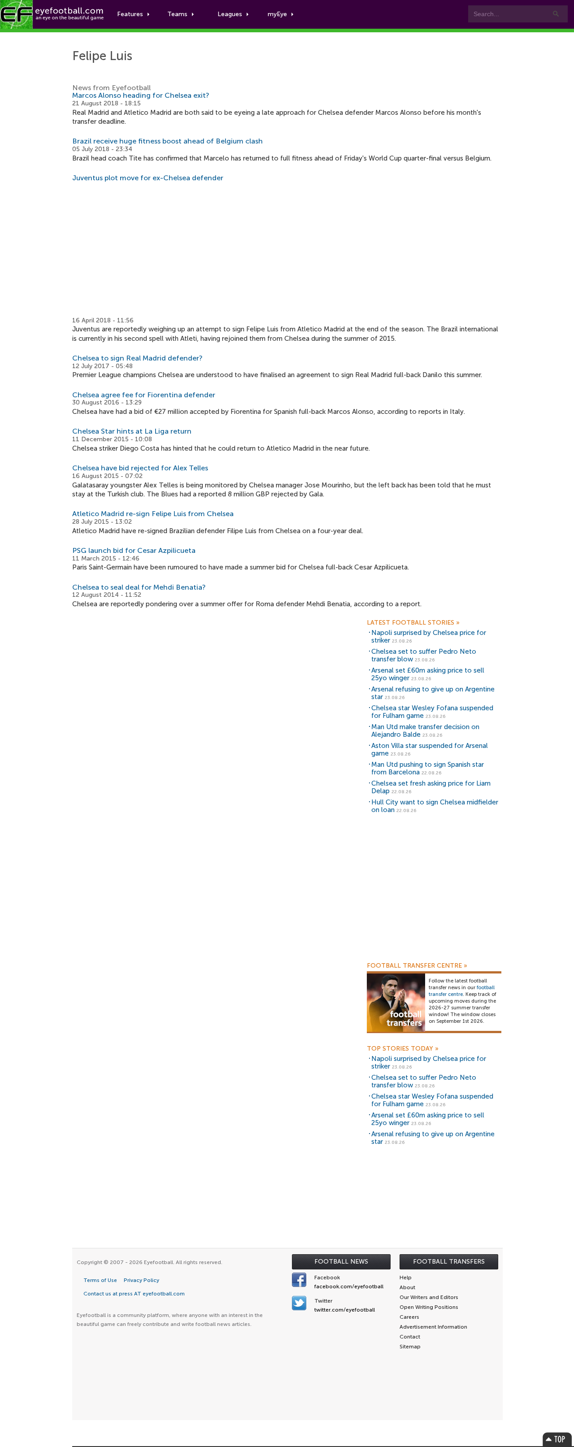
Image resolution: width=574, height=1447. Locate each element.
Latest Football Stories (413, 623)
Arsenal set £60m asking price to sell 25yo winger (427, 674)
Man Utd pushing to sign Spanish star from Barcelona (427, 768)
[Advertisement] (287, 249)
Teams (177, 14)
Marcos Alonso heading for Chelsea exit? (140, 95)
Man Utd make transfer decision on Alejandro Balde (425, 731)
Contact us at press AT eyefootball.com (134, 1293)
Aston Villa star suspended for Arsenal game (429, 749)
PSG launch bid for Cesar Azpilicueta (134, 550)
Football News (341, 1261)
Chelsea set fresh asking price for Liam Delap (431, 787)
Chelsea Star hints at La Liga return (131, 431)
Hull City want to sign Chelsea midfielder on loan (434, 806)
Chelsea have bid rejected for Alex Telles (140, 468)
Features (130, 14)
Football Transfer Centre (417, 966)
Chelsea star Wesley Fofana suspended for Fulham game (432, 712)
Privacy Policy (141, 1280)
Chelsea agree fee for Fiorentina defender (143, 395)
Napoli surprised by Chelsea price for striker (428, 636)
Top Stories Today (403, 1049)
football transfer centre (462, 991)
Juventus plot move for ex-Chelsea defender (147, 178)
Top (557, 1439)
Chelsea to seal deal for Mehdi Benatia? (139, 587)
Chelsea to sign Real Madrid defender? (137, 358)
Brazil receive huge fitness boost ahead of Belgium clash (167, 141)
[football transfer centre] (396, 1002)
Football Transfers (449, 1261)
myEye (277, 14)
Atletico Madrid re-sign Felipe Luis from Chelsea (153, 513)
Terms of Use (100, 1280)
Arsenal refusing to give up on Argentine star (433, 693)
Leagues (229, 14)
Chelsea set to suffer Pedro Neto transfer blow (423, 655)
